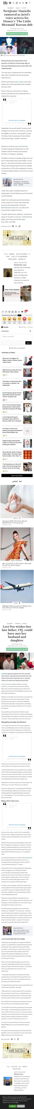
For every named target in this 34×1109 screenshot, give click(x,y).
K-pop (24, 8)
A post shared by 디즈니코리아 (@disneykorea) (17, 123)
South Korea (21, 254)
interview (8, 684)
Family (25, 623)
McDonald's (8, 208)
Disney (12, 254)
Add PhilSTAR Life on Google (15, 33)
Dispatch (18, 623)
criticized (22, 146)
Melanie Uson (17, 644)
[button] (30, 3)
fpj (20, 1067)
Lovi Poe (4, 674)
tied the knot (17, 728)
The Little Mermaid (19, 257)
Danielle (22, 259)
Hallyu (18, 8)
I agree (12, 1106)
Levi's (17, 208)
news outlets (19, 82)
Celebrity (10, 8)
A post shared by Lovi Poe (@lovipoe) (17, 758)
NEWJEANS (12, 259)
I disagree (21, 1106)
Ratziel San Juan (17, 28)
